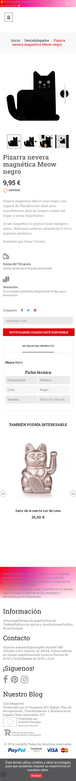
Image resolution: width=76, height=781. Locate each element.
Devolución (10, 287)
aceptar (36, 775)
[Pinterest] (14, 680)
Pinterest (35, 310)
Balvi (19, 362)
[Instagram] (24, 680)
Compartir (22, 310)
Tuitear (28, 310)
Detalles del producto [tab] (38, 346)
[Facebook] (5, 680)
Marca (9, 362)
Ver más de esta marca (18, 300)
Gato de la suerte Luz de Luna (38, 511)
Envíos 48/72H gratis (17, 264)
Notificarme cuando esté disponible (38, 332)
